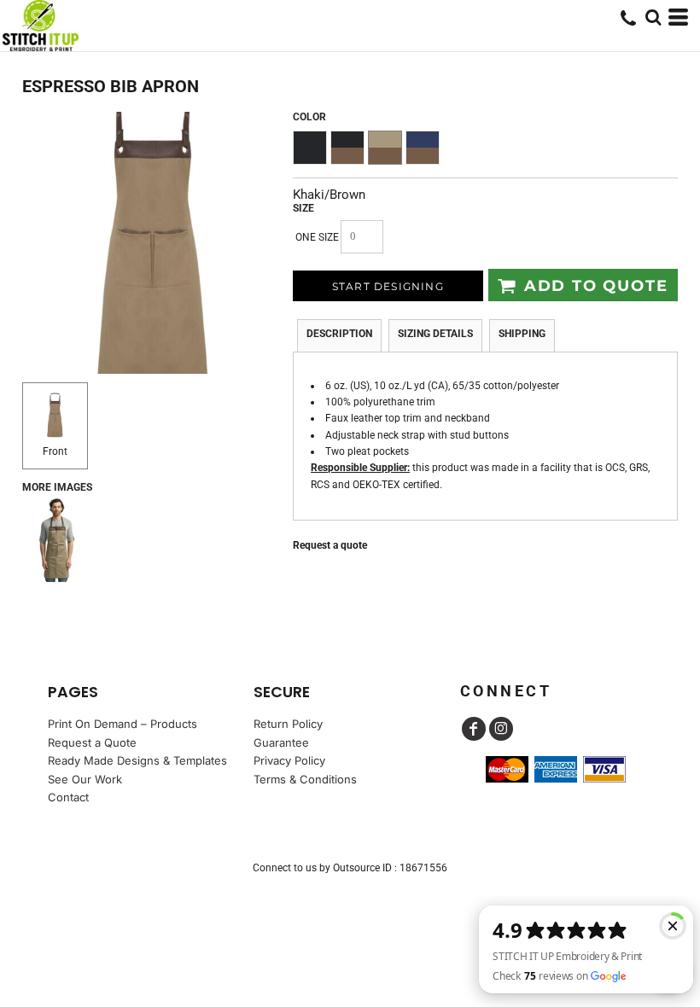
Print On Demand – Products (122, 724)
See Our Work (85, 779)
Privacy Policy (289, 760)
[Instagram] (501, 729)
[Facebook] (474, 729)
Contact (68, 797)
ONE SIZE (317, 237)
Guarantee (281, 742)
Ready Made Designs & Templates (137, 760)
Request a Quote (92, 742)
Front (55, 451)
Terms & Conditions (305, 779)
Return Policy (288, 724)
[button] (653, 17)
